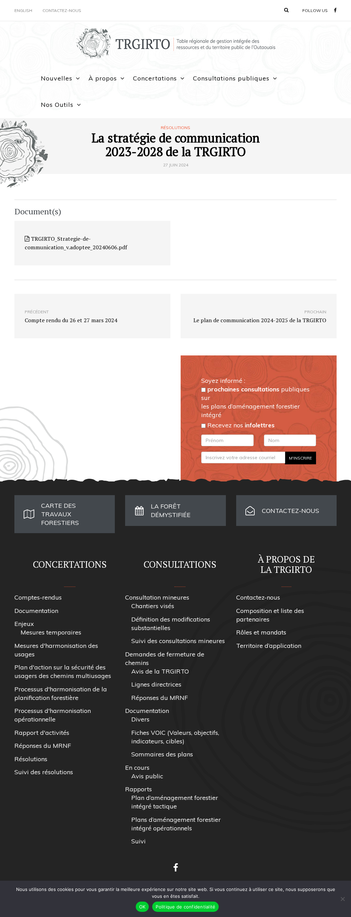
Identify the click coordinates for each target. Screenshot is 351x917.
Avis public (147, 776)
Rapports (138, 789)
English (23, 10)
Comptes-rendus (38, 597)
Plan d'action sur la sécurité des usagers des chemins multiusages (62, 671)
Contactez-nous (62, 10)
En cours (137, 767)
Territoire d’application (268, 646)
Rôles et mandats (261, 632)
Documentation (36, 611)
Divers (140, 719)
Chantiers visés (152, 606)
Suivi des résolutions (43, 772)
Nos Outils (57, 105)
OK (142, 906)
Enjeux (24, 624)
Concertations (155, 78)
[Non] (342, 898)
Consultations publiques (231, 78)
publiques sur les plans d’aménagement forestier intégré (255, 402)
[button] (286, 10)
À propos (102, 78)
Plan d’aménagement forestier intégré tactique (174, 802)
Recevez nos (240, 425)
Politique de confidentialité (185, 906)
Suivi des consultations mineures (178, 641)
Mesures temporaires (51, 632)
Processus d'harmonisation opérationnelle (52, 715)
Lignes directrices (156, 684)
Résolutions (175, 128)
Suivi (138, 841)
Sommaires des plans (162, 754)
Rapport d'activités (41, 733)
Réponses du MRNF (42, 746)
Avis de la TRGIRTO (160, 671)
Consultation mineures (157, 597)
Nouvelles (56, 78)
